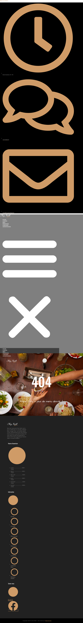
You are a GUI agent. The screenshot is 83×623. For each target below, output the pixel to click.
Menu (4, 222)
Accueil (4, 219)
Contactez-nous (7, 226)
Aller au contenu (4, 0)
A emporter (5, 225)
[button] (29, 287)
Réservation (6, 223)
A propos (5, 221)
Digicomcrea (48, 620)
